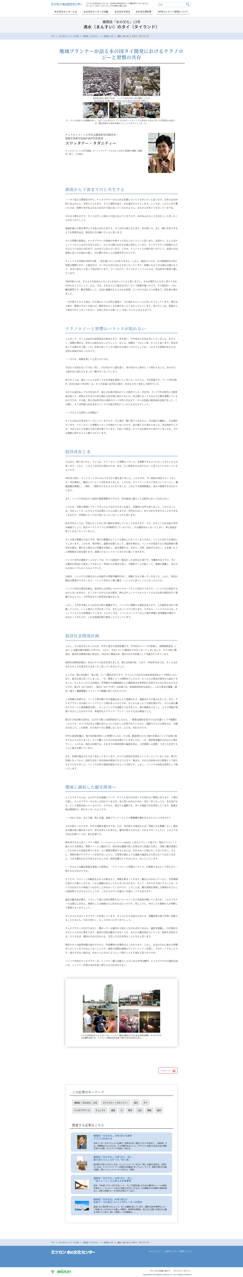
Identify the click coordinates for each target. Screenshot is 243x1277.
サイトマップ (155, 1251)
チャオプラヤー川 (82, 1110)
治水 (140, 1110)
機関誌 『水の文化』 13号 (85, 1102)
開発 (149, 1110)
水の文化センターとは (65, 11)
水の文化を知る (122, 11)
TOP (53, 36)
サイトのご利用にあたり (160, 1270)
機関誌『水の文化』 (91, 36)
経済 (159, 1110)
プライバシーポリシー (182, 1270)
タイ (145, 1102)
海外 (136, 1102)
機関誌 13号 (108, 36)
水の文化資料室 (143, 11)
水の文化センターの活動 (96, 11)
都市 (130, 1110)
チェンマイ (100, 1110)
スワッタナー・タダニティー (115, 1102)
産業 (113, 1110)
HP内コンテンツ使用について (173, 11)
